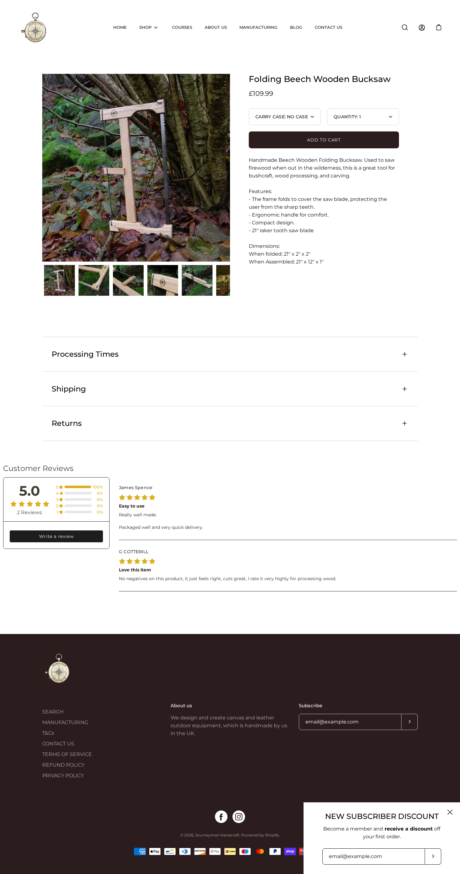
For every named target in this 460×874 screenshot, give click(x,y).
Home (120, 27)
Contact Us (328, 27)
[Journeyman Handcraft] (34, 27)
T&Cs (48, 733)
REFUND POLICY (63, 765)
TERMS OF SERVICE (67, 754)
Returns (67, 423)
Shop (145, 27)
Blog (296, 27)
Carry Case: (281, 117)
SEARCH (53, 712)
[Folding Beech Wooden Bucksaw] (59, 280)
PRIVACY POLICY (63, 776)
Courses (182, 27)
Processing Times (85, 354)
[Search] (405, 27)
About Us (216, 27)
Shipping (69, 388)
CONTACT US (58, 744)
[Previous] (42, 167)
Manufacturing (258, 27)
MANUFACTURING (65, 722)
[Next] (230, 167)
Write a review (56, 536)
